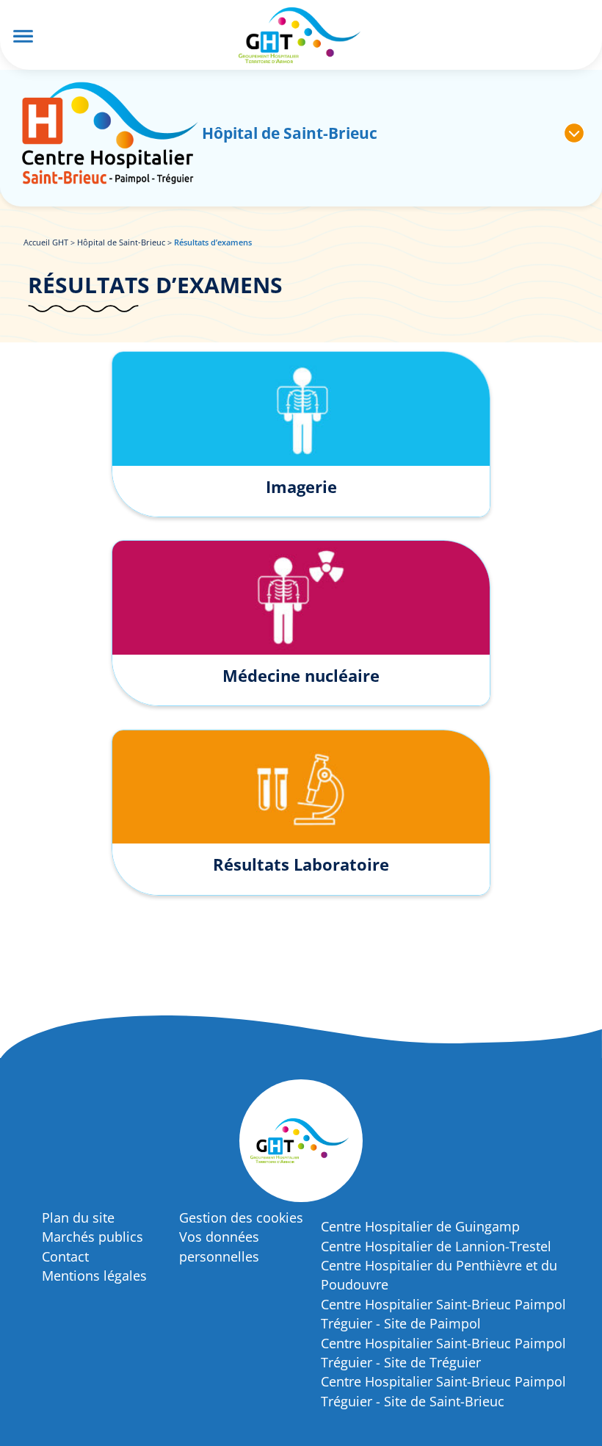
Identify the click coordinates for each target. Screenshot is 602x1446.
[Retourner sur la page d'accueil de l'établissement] (110, 133)
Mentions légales (94, 1275)
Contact (65, 1256)
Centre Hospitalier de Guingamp (420, 1226)
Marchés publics (92, 1236)
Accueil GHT (45, 242)
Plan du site (78, 1217)
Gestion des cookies (241, 1217)
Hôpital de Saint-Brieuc (121, 242)
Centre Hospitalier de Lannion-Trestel (436, 1246)
